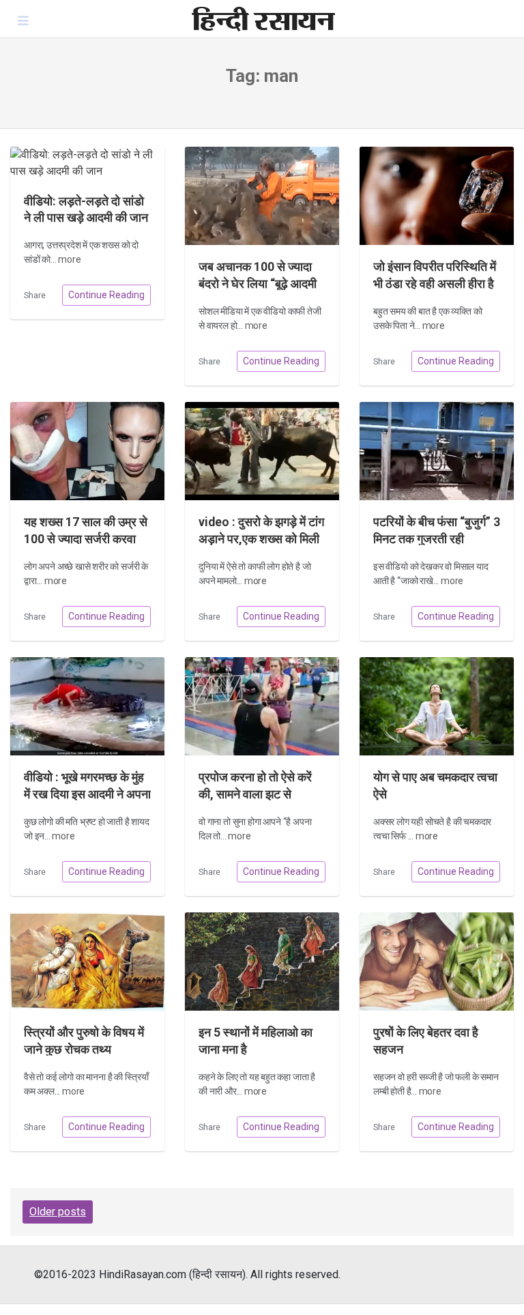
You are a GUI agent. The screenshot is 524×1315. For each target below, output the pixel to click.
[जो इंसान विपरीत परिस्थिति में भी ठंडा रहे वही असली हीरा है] (437, 196)
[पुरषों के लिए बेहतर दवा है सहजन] (437, 961)
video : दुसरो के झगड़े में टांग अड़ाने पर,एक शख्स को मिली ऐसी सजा (261, 538)
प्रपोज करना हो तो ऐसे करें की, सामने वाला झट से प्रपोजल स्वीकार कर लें (255, 794)
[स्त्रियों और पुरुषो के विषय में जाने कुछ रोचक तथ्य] (87, 961)
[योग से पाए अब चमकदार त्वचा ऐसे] (437, 706)
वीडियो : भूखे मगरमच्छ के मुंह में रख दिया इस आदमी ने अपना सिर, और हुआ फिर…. (87, 794)
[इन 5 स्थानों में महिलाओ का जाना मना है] (262, 961)
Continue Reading (106, 294)
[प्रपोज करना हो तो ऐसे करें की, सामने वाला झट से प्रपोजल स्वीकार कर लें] (262, 706)
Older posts (57, 1211)
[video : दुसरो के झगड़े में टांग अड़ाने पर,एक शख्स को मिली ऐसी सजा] (262, 451)
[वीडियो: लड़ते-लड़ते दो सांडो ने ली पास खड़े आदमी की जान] (87, 163)
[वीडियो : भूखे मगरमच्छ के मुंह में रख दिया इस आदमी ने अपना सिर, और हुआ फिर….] (87, 706)
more (69, 259)
